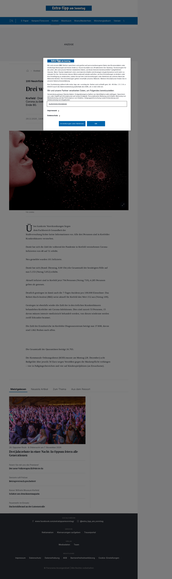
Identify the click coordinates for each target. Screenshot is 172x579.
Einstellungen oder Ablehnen (72, 124)
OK (96, 124)
